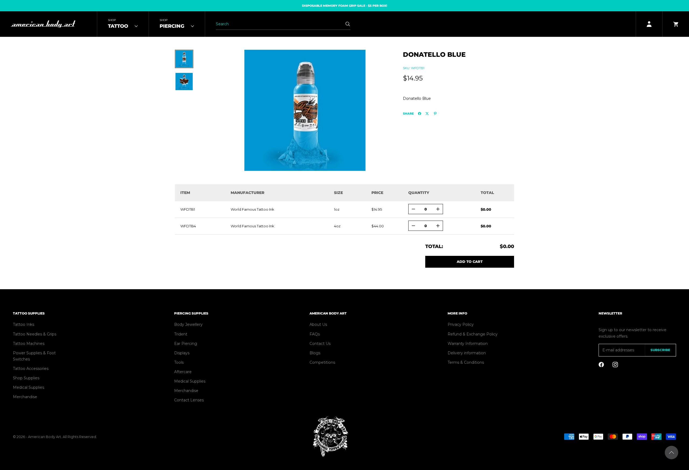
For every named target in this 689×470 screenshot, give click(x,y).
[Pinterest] (435, 113)
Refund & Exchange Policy (473, 334)
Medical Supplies (28, 387)
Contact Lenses (189, 400)
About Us (318, 324)
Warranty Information (468, 343)
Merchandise (25, 396)
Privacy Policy (461, 324)
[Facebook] (419, 113)
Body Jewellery (188, 324)
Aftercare (183, 371)
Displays (181, 353)
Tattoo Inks (23, 324)
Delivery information (467, 353)
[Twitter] (427, 113)
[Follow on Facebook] (601, 364)
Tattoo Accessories (30, 368)
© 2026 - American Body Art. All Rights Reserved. (55, 436)
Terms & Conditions (466, 362)
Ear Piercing (185, 343)
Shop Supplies (26, 378)
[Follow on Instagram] (615, 364)
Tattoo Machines (28, 343)
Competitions (322, 362)
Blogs (315, 353)
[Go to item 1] (184, 59)
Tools (179, 362)
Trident (180, 334)
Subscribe (660, 350)
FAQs (315, 334)
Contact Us (320, 343)
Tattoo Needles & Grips (34, 334)
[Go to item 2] (184, 81)
